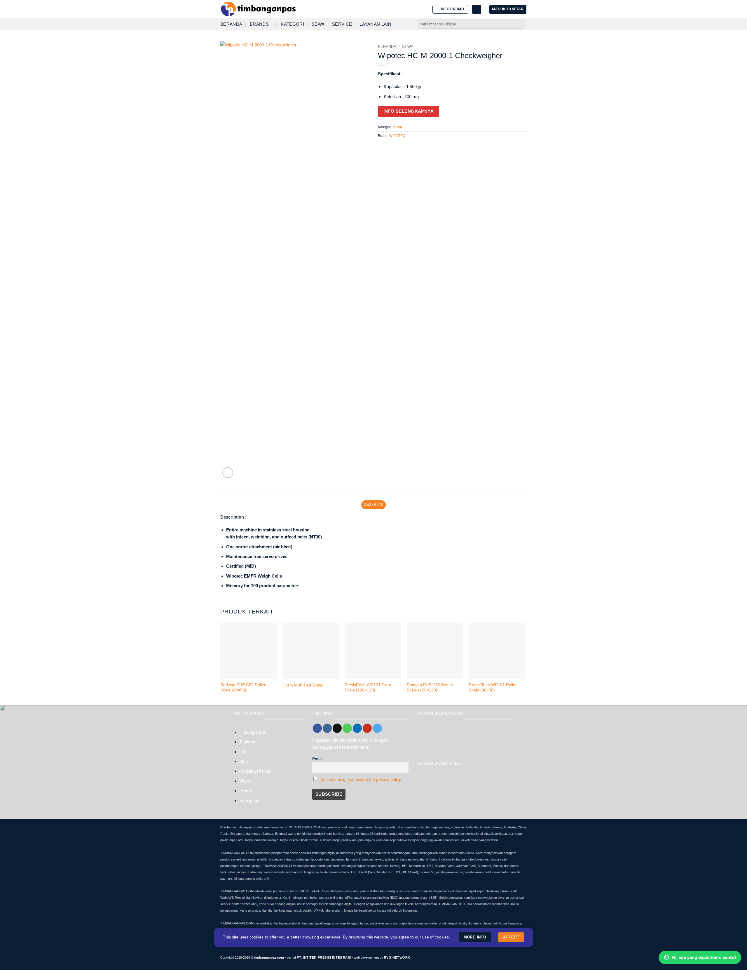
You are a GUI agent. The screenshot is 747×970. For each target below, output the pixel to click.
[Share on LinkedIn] (408, 147)
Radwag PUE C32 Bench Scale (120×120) (430, 687)
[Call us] (347, 728)
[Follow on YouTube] (367, 728)
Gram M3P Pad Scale (302, 685)
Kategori (292, 24)
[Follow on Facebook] (317, 728)
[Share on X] (388, 147)
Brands (259, 24)
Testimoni (248, 741)
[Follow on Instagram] (327, 728)
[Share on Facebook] (381, 147)
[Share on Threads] (394, 147)
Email (317, 759)
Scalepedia (249, 800)
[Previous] (220, 663)
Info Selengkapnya (408, 111)
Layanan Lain (375, 24)
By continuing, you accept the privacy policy (361, 779)
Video (244, 780)
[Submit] (521, 24)
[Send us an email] (337, 728)
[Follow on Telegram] (377, 728)
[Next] (525, 663)
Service (342, 24)
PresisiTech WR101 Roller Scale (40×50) (493, 687)
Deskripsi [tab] (373, 505)
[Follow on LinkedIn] (357, 728)
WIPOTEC (397, 136)
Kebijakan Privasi (255, 771)
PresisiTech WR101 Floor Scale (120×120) (368, 687)
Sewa (318, 24)
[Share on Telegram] (415, 147)
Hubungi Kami (252, 732)
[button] (450, 9)
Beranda (231, 24)
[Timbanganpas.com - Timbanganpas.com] (258, 9)
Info (242, 751)
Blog (243, 761)
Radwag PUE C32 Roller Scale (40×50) (243, 687)
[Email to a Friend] (401, 147)
